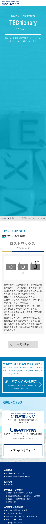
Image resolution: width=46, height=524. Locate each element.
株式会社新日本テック (10, 4)
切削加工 (27, 496)
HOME (4, 218)
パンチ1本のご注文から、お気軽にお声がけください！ (21, 384)
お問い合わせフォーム (23, 450)
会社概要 (9, 473)
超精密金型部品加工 (13, 496)
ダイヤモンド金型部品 (14, 513)
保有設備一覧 (11, 502)
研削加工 (37, 496)
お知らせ (9, 485)
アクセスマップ (24, 422)
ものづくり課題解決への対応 (16, 510)
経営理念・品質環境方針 (15, 476)
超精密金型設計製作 (23, 499)
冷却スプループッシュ (14, 519)
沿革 (29, 476)
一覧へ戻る (23, 344)
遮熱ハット (33, 516)
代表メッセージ (21, 473)
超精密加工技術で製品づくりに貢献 (19, 493)
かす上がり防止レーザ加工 (16, 516)
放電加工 (9, 499)
